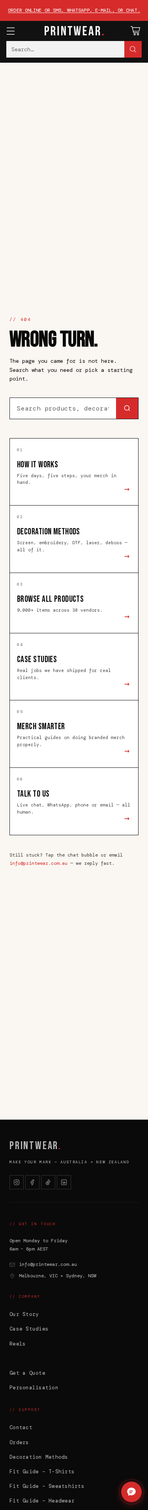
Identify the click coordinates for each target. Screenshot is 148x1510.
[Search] (133, 49)
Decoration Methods (38, 1457)
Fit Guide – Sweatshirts (46, 1486)
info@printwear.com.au (38, 863)
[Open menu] (10, 31)
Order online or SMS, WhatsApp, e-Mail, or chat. (74, 10)
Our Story (24, 1314)
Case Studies (29, 1328)
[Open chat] (131, 1492)
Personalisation (33, 1387)
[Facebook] (32, 1182)
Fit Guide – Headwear (42, 1500)
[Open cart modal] (135, 31)
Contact (20, 1427)
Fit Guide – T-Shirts (42, 1471)
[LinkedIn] (64, 1182)
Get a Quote (27, 1373)
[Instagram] (16, 1182)
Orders (19, 1442)
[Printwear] (74, 31)
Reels (17, 1343)
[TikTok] (48, 1182)
